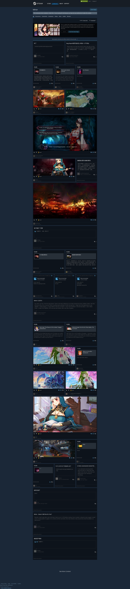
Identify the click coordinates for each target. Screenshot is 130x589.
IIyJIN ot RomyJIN (39, 155)
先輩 (36, 437)
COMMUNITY (55, 3)
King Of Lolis (82, 478)
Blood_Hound (38, 86)
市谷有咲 (39, 55)
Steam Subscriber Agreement (6, 585)
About (61, 3)
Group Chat (85, 20)
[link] (6, 588)
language (94, 1)
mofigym (59, 86)
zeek (36, 461)
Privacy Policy (4, 583)
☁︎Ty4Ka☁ (37, 223)
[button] (93, 20)
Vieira (36, 179)
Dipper (69, 344)
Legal (9, 583)
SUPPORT (66, 3)
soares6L (80, 86)
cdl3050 (38, 526)
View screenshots (38, 113)
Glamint (60, 478)
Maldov (37, 112)
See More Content (65, 571)
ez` (79, 461)
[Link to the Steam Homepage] (38, 4)
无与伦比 (39, 240)
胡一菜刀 (69, 271)
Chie (38, 502)
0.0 (36, 485)
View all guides (37, 272)
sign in (90, 1)
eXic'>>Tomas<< (71, 112)
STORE (49, 3)
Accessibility (13, 583)
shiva (36, 368)
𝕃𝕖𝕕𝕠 (58, 295)
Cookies (19, 583)
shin (36, 344)
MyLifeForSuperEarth (73, 55)
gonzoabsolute (38, 295)
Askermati (81, 368)
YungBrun (81, 295)
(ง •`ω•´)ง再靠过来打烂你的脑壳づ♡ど (75, 393)
